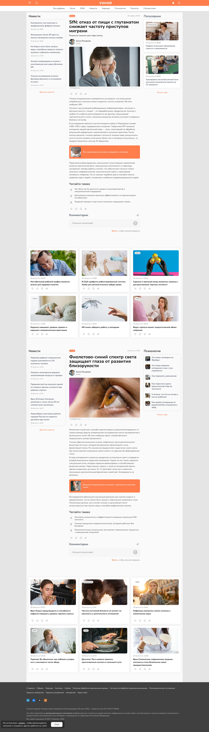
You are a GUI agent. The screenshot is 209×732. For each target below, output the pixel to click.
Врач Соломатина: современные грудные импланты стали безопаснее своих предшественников (153, 662)
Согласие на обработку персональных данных (128, 688)
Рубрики (40, 688)
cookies (21, 723)
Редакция (49, 688)
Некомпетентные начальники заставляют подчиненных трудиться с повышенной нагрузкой (107, 531)
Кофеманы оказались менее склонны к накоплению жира (151, 612)
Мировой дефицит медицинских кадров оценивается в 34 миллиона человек (46, 360)
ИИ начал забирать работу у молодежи (100, 327)
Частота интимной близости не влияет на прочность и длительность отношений (101, 612)
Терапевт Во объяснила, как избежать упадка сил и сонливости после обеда (52, 661)
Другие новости (47, 92)
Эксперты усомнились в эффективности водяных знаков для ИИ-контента (106, 518)
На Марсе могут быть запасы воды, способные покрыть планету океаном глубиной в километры (47, 49)
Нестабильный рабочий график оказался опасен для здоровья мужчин (50, 283)
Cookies (68, 688)
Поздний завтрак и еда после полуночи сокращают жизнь (102, 201)
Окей (56, 724)
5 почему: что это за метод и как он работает (165, 395)
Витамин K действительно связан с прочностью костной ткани (109, 486)
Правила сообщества (35, 692)
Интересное (71, 692)
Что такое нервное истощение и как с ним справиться (162, 368)
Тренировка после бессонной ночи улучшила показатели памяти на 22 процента (162, 82)
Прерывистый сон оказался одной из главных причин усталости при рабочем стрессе (47, 387)
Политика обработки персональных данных (90, 688)
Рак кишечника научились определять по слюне (105, 152)
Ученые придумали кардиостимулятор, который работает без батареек (104, 524)
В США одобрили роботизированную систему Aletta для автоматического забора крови (104, 283)
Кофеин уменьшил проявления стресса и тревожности (160, 47)
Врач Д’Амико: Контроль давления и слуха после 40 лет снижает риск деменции (45, 402)
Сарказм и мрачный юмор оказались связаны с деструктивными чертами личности (155, 283)
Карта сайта (82, 692)
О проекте (30, 688)
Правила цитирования (55, 692)
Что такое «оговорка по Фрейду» (162, 358)
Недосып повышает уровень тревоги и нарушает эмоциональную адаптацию (48, 329)
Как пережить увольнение (164, 376)
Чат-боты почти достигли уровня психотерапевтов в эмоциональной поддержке (100, 190)
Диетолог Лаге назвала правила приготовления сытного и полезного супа (102, 661)
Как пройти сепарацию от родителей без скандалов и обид (164, 405)
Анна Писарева (83, 41)
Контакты (59, 688)
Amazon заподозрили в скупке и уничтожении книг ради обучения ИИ (46, 64)
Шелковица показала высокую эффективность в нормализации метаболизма (105, 196)
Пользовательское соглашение (162, 688)
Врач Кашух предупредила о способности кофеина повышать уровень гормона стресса (52, 612)
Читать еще (162, 414)
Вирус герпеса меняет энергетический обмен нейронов (155, 329)
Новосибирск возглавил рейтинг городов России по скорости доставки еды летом (46, 416)
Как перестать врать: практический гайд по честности (162, 386)
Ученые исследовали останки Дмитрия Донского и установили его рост (46, 79)
